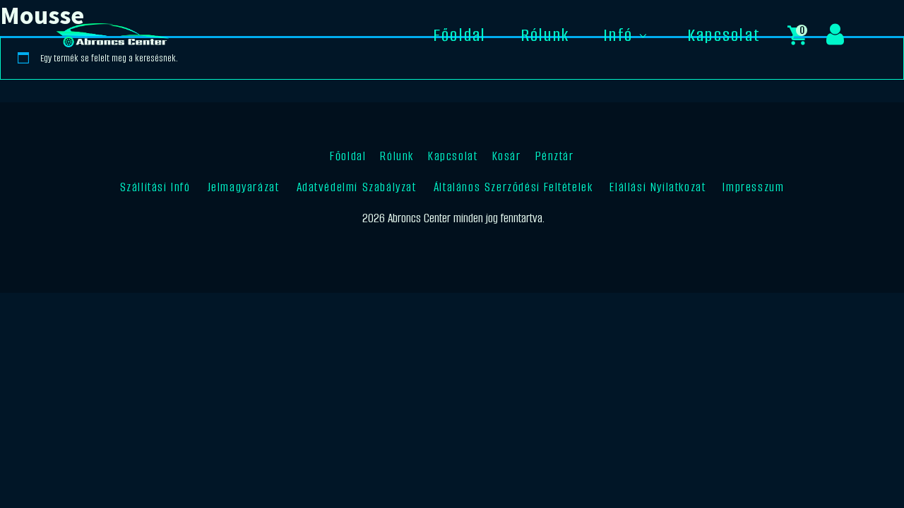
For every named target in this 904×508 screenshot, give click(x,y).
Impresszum (753, 187)
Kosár (506, 155)
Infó (618, 35)
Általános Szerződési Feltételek (513, 187)
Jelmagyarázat (244, 187)
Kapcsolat (724, 35)
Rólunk (545, 35)
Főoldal (460, 35)
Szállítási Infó (155, 187)
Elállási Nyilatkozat (657, 187)
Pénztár (554, 155)
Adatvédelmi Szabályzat (357, 187)
